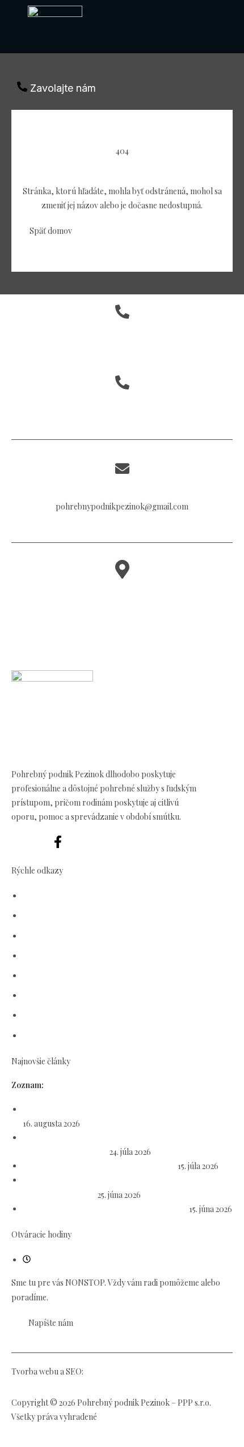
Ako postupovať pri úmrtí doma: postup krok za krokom (124, 1109)
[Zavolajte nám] (122, 312)
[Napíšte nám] (122, 469)
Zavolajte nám (122, 332)
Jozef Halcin (106, 1371)
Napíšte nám (122, 488)
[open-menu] (118, 71)
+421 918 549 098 (122, 352)
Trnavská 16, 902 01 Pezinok (122, 612)
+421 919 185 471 (122, 403)
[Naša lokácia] (122, 572)
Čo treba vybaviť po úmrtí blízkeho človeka (99, 1166)
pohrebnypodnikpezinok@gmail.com (122, 506)
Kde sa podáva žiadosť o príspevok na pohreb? (105, 1209)
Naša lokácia (122, 592)
